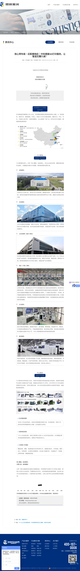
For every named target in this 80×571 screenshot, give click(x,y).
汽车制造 (39, 543)
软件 (23, 553)
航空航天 (33, 543)
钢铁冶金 (39, 550)
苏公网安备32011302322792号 (58, 568)
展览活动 (61, 42)
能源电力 (33, 550)
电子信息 (33, 553)
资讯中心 (75, 4)
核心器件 (24, 555)
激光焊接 (24, 548)
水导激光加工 (25, 550)
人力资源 (55, 546)
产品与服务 (56, 4)
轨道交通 (39, 553)
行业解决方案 (66, 4)
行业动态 (71, 42)
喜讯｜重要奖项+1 (23, 519)
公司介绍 (55, 543)
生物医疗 (33, 555)
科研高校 (33, 548)
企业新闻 (23, 32)
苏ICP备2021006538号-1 (42, 568)
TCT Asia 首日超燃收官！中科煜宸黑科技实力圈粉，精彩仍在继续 (35, 522)
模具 (38, 546)
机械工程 (39, 548)
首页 (49, 4)
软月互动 (74, 568)
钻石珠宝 (39, 555)
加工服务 (24, 557)
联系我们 (55, 548)
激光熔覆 (24, 546)
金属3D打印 (25, 543)
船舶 (32, 546)
